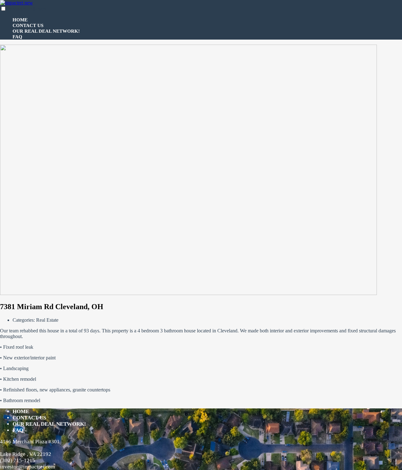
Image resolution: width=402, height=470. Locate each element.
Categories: (24, 320)
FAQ (17, 36)
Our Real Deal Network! (46, 31)
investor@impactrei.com (27, 467)
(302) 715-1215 (17, 460)
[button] (3, 9)
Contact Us (28, 25)
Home (20, 19)
